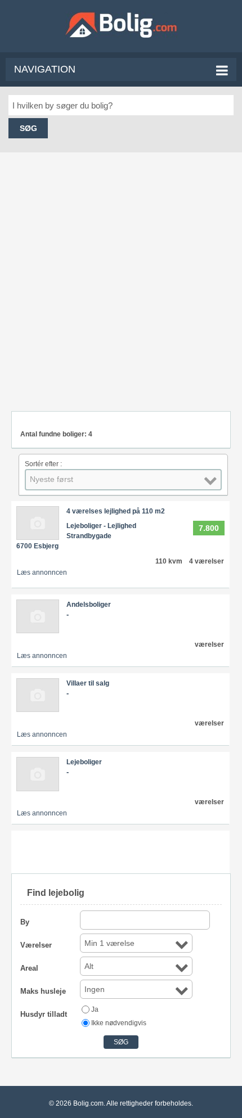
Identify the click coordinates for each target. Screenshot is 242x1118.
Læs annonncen (42, 572)
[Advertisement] (121, 276)
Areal (29, 968)
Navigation (44, 69)
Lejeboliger (84, 762)
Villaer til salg (87, 683)
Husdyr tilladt (43, 1014)
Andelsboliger (88, 604)
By (24, 922)
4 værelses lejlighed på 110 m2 (115, 511)
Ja (94, 1009)
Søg (28, 128)
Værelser (36, 945)
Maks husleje (43, 991)
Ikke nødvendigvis (118, 1023)
